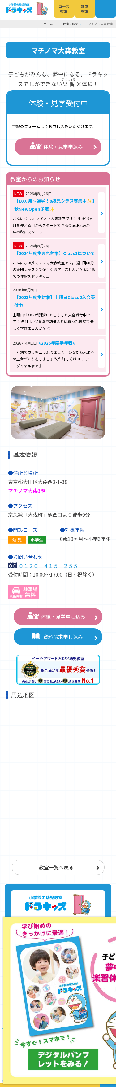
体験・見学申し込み (63, 616)
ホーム (48, 24)
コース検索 (63, 8)
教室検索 (84, 8)
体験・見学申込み (63, 146)
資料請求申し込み (63, 636)
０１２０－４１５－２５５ (48, 565)
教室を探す (70, 24)
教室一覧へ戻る (56, 867)
